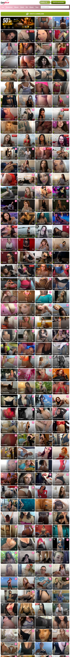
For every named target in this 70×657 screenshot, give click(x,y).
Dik (27, 7)
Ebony (32, 7)
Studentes (9, 7)
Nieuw (16, 7)
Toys (36, 7)
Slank (22, 7)
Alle (2, 7)
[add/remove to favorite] (36, 18)
